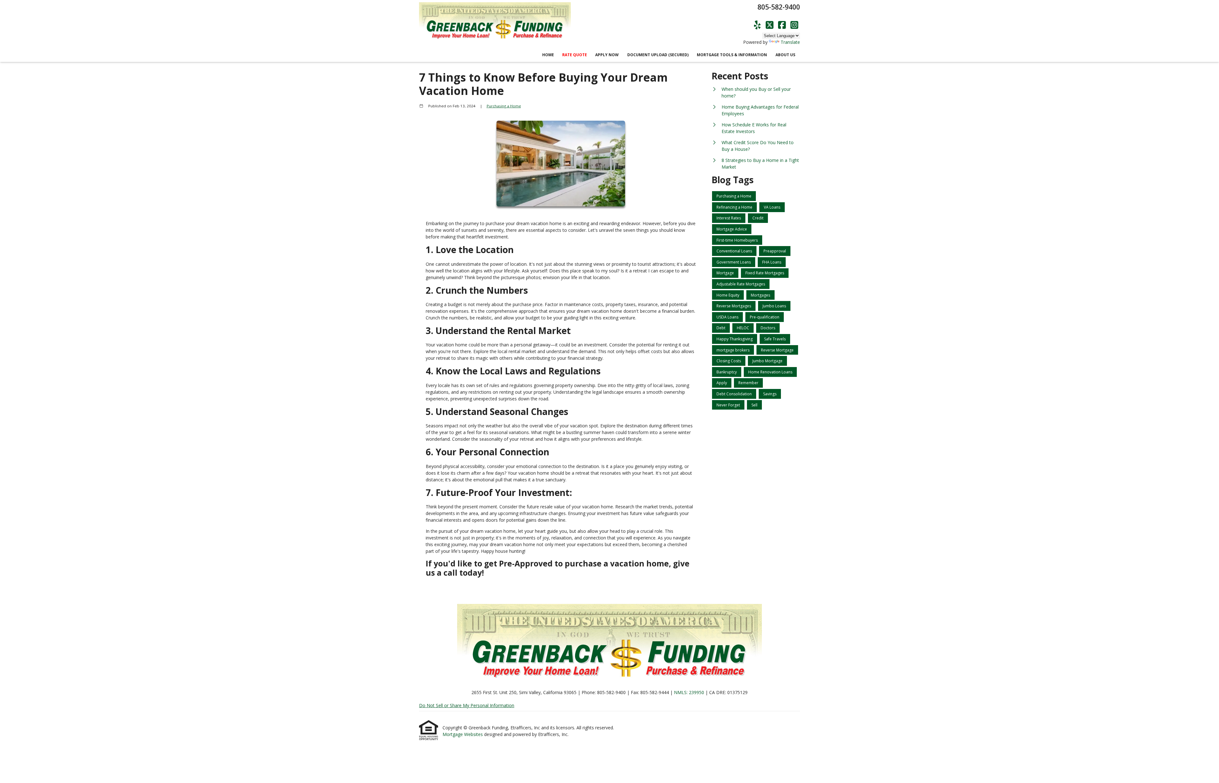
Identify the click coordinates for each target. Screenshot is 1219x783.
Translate (790, 42)
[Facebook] (782, 25)
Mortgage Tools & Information (732, 54)
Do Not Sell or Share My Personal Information (466, 705)
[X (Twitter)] (769, 25)
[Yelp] (757, 25)
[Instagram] (794, 25)
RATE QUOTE (574, 54)
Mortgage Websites (463, 734)
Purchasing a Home (504, 106)
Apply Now (607, 54)
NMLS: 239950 (689, 692)
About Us (785, 54)
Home (548, 54)
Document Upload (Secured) (658, 54)
